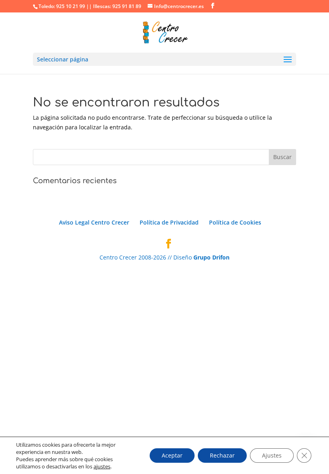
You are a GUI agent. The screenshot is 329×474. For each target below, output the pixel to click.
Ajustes (272, 455)
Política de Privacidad (169, 222)
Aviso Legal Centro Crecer (94, 222)
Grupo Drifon (211, 257)
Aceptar (172, 455)
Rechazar (222, 455)
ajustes (101, 466)
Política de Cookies (235, 222)
